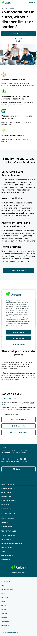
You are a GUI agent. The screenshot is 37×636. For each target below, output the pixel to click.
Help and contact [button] (20, 426)
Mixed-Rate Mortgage (8, 501)
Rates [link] (3, 593)
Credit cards (5, 505)
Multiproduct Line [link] (6, 526)
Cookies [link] (3, 605)
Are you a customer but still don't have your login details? (18, 40)
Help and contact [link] (6, 547)
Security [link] (4, 613)
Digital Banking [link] (6, 539)
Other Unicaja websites (8, 632)
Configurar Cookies (18, 344)
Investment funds (6, 509)
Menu (31, 2)
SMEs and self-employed (8, 450)
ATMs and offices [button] (20, 419)
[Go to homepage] (6, 2)
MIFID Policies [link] (5, 581)
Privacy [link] (3, 609)
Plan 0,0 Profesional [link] (7, 518)
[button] (3, 460)
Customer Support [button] (20, 432)
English (18, 469)
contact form (19, 405)
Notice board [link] (5, 597)
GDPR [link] (3, 585)
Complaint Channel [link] (7, 589)
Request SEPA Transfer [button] (18, 34)
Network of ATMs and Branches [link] (10, 543)
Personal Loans (6, 497)
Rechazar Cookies (18, 338)
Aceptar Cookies (18, 332)
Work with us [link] (5, 626)
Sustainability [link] (5, 559)
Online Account (6, 492)
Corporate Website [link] (7, 555)
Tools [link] (3, 551)
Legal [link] (3, 601)
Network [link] (4, 617)
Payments (7, 453)
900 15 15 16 (10, 398)
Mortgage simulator (7, 488)
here (17, 380)
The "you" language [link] (7, 535)
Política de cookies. (17, 325)
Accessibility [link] (5, 621)
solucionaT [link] (4, 522)
